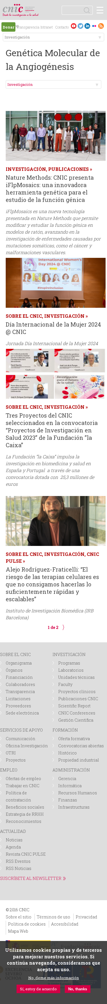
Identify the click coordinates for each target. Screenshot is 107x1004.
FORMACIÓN (65, 730)
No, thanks (77, 989)
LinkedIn (87, 26)
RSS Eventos (18, 861)
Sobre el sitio (18, 917)
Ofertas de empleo (23, 778)
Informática (70, 785)
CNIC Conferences (76, 713)
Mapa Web (18, 931)
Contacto (62, 27)
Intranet (47, 27)
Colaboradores (20, 684)
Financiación (19, 677)
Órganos (14, 670)
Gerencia (67, 778)
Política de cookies (27, 924)
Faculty (65, 684)
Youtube (73, 26)
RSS (101, 26)
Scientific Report (74, 706)
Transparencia (28, 27)
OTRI (11, 753)
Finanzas (67, 800)
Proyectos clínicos (77, 691)
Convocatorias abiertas (81, 745)
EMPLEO (8, 770)
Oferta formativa (74, 738)
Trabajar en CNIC (22, 785)
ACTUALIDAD (13, 831)
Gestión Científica (75, 720)
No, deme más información (53, 977)
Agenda (13, 847)
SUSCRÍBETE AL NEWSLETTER (30, 878)
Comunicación (20, 738)
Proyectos (16, 760)
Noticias (14, 840)
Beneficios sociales (25, 807)
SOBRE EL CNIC (15, 654)
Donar (8, 27)
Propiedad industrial (78, 760)
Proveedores (18, 706)
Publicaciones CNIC (78, 698)
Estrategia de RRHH (25, 814)
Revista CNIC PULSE (26, 854)
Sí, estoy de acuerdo (38, 988)
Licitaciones (18, 698)
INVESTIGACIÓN (69, 654)
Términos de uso (53, 917)
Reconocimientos (23, 821)
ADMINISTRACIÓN (71, 770)
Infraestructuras (74, 807)
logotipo (30, 7)
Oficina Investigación (27, 745)
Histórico (67, 753)
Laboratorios (71, 670)
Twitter (80, 26)
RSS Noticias (18, 868)
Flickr (94, 26)
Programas (69, 663)
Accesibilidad (64, 924)
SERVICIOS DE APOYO (21, 730)
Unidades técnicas (76, 677)
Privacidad (86, 917)
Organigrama (19, 663)
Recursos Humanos (77, 792)
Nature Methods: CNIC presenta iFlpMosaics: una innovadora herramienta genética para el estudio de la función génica (50, 188)
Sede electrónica (22, 713)
